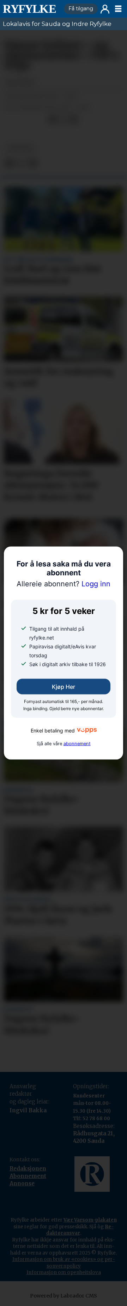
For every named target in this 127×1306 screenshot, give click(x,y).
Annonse (22, 1183)
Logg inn (105, 9)
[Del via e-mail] (74, 119)
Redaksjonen (28, 1168)
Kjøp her (63, 686)
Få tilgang (80, 8)
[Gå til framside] (30, 9)
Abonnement (28, 1176)
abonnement (77, 743)
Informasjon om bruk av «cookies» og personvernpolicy (63, 1262)
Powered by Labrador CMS (63, 1296)
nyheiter (20, 148)
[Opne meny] (118, 9)
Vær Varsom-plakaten (90, 1220)
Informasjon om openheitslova (63, 1272)
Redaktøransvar (80, 1230)
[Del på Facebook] (53, 119)
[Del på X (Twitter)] (63, 119)
